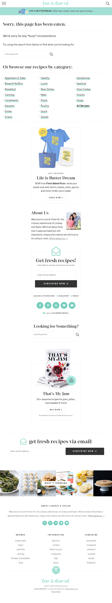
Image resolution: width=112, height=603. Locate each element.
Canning (9, 94)
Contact (56, 545)
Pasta (44, 100)
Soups (80, 100)
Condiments (12, 100)
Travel (20, 545)
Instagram (91, 545)
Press (55, 563)
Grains (8, 117)
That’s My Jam (56, 549)
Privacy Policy (56, 592)
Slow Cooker (84, 89)
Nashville (20, 549)
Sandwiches (83, 78)
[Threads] (64, 305)
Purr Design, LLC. (72, 589)
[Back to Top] (56, 570)
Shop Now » (56, 198)
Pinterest (91, 549)
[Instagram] (56, 305)
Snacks (81, 94)
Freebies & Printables (20, 558)
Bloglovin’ (91, 563)
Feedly (75, 296)
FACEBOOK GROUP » (57, 313)
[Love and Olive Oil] (56, 581)
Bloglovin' (63, 296)
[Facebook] (40, 305)
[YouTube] (72, 305)
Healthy (45, 78)
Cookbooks (56, 554)
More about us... (58, 238)
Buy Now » (56, 410)
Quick (44, 111)
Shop (20, 563)
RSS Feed (51, 296)
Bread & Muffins (14, 83)
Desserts (10, 106)
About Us (56, 541)
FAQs (56, 558)
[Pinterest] (48, 305)
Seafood (81, 83)
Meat (44, 94)
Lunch (44, 83)
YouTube (91, 554)
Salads (44, 117)
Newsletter (91, 541)
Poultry (45, 106)
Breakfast (10, 89)
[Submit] (50, 54)
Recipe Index (20, 541)
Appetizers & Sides (15, 78)
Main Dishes (47, 89)
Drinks (8, 111)
